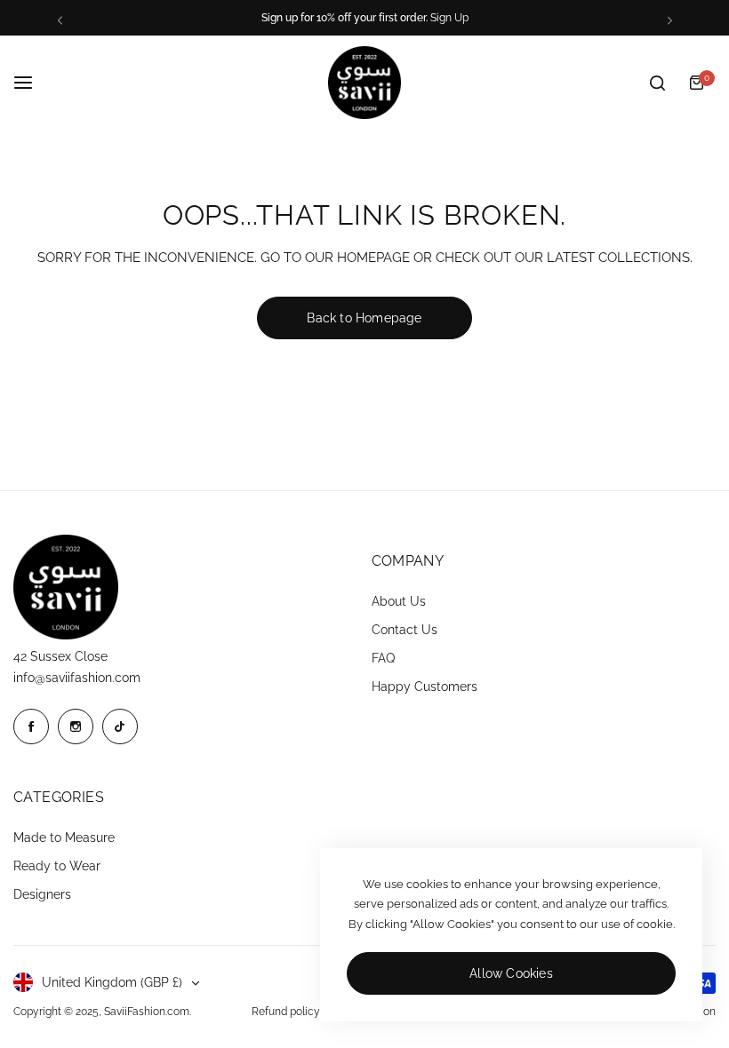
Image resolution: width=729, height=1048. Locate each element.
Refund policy (286, 1011)
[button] (60, 20)
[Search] (657, 82)
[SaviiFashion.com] (364, 82)
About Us (399, 601)
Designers (42, 894)
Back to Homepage (364, 318)
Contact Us (404, 630)
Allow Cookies (511, 973)
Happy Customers (424, 686)
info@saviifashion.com (76, 678)
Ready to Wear (56, 866)
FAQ (383, 658)
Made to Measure (64, 837)
